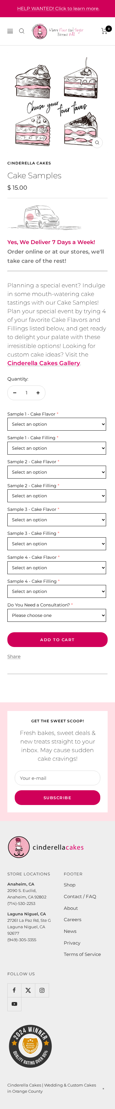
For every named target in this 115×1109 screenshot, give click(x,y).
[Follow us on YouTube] (14, 1004)
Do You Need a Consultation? (38, 605)
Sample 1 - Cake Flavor (31, 414)
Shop (69, 885)
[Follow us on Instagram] (42, 990)
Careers (72, 919)
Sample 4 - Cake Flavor (32, 557)
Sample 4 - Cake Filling (32, 581)
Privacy (72, 943)
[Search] (22, 31)
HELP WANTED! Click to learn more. (58, 8)
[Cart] (104, 31)
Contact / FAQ (80, 896)
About (71, 908)
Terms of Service (82, 954)
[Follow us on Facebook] (14, 990)
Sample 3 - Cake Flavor (31, 509)
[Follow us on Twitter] (28, 990)
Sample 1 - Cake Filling (31, 437)
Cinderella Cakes (29, 163)
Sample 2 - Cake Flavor (31, 461)
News (70, 931)
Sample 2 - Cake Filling (31, 485)
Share (14, 656)
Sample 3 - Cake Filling (31, 533)
